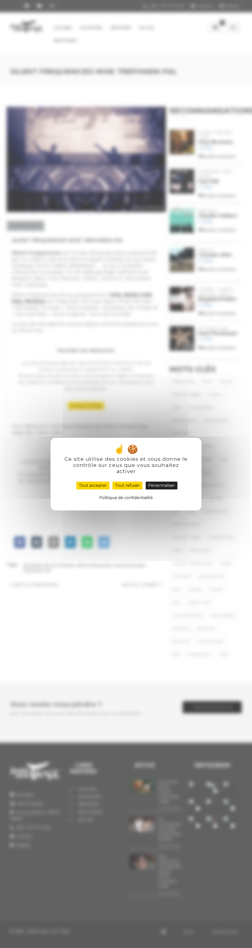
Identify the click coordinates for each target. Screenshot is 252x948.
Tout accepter (93, 485)
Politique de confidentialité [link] (126, 497)
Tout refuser (127, 485)
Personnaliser (161, 485)
